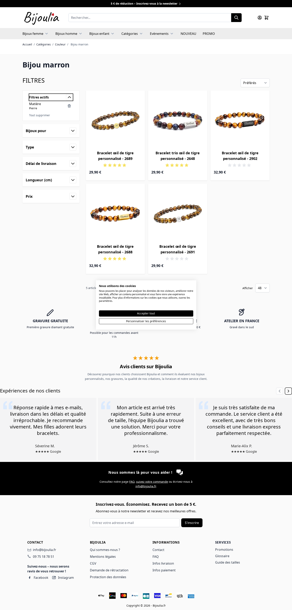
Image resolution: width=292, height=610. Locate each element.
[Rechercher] (236, 17)
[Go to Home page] (41, 17)
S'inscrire (192, 523)
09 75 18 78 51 (43, 556)
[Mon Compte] (259, 17)
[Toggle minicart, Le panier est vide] (266, 17)
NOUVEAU (188, 33)
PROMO (209, 33)
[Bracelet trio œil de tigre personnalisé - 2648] (177, 120)
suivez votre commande (152, 482)
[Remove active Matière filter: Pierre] (69, 105)
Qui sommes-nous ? (105, 550)
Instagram (66, 577)
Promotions (224, 549)
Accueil (27, 44)
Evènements (159, 33)
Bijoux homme (66, 33)
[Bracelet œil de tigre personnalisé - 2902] (240, 120)
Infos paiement (164, 570)
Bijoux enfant (99, 33)
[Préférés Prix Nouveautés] (255, 82)
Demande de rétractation (109, 570)
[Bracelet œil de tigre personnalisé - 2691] (177, 213)
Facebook (41, 577)
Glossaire (222, 556)
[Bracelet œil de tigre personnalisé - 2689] (115, 120)
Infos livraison (163, 563)
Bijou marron (79, 44)
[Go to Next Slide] (288, 391)
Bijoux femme (32, 33)
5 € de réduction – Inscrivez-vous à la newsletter (144, 3)
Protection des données (108, 577)
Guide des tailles (227, 562)
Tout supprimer (39, 115)
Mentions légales (103, 556)
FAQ (131, 482)
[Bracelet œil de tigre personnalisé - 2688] (115, 213)
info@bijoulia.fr (145, 486)
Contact (158, 550)
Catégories (129, 33)
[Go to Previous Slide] (279, 391)
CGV (93, 563)
